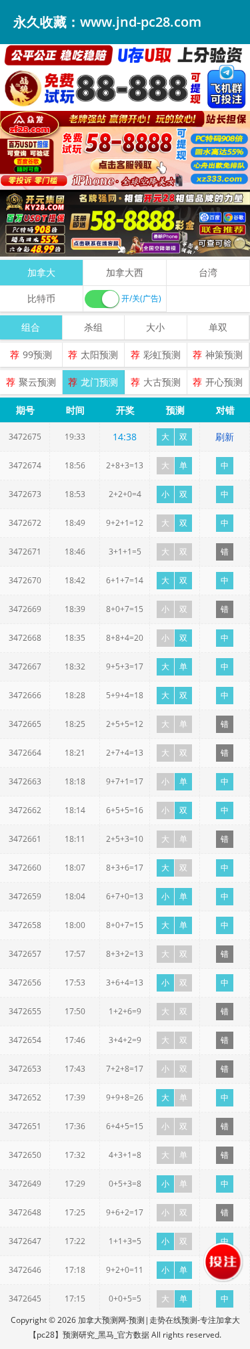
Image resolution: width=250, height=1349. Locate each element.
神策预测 (224, 354)
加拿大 (41, 272)
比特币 (41, 298)
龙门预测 (99, 382)
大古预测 (162, 382)
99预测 (37, 354)
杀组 (93, 327)
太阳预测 (99, 354)
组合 (30, 327)
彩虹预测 (162, 354)
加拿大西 (124, 272)
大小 (155, 327)
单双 (218, 327)
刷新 (224, 436)
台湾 (208, 272)
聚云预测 (37, 382)
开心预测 (224, 382)
